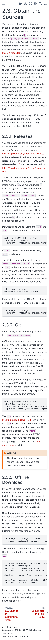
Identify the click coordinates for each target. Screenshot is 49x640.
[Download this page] (25, 4)
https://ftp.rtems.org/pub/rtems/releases (23, 153)
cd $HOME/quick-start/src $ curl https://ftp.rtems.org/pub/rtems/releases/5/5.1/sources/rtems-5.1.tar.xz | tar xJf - (25, 311)
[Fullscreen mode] (30, 3)
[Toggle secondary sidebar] (45, 3)
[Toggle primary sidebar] (3, 4)
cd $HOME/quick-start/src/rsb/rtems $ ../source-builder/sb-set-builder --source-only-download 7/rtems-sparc (25, 540)
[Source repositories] (20, 4)
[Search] (40, 3)
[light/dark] (35, 3)
